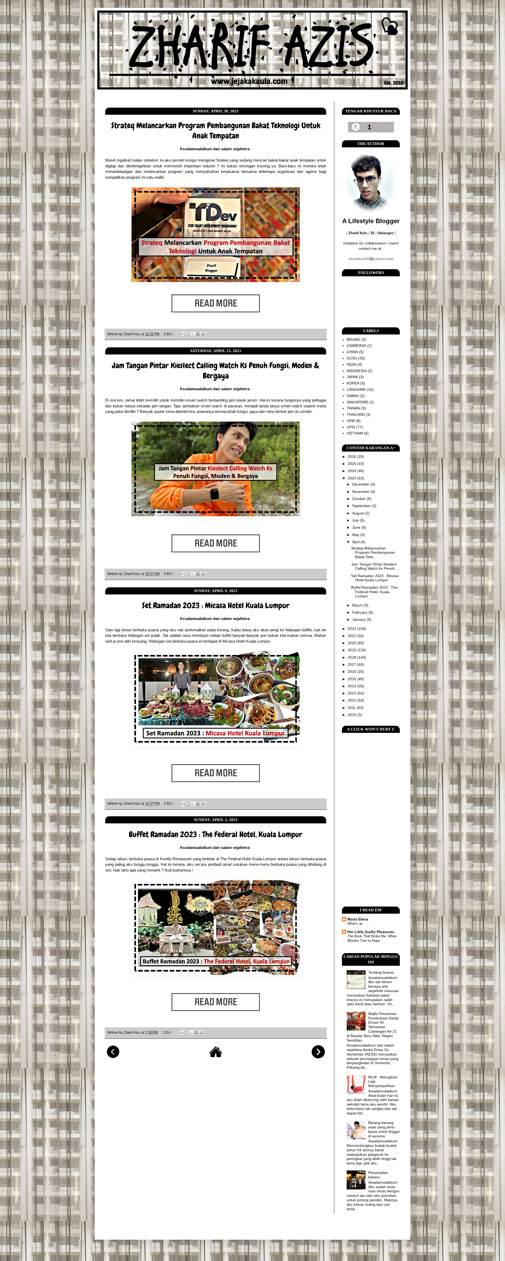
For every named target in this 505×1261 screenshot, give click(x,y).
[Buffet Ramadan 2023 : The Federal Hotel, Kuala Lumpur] (216, 1019)
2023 (352, 478)
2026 (352, 456)
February (360, 612)
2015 (352, 679)
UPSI (351, 427)
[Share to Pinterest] (203, 334)
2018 (352, 657)
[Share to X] (193, 334)
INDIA (351, 364)
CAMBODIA (356, 345)
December (361, 484)
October (359, 499)
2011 (352, 707)
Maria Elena (357, 919)
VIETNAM (355, 433)
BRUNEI (353, 339)
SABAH (353, 396)
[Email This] (183, 334)
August (358, 513)
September (362, 506)
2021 (352, 636)
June (356, 527)
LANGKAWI (356, 389)
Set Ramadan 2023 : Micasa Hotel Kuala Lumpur (216, 606)
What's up (354, 923)
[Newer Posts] (113, 1057)
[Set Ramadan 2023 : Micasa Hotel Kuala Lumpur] (216, 790)
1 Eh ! (166, 1032)
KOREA (353, 383)
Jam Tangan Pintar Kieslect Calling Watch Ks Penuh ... (375, 566)
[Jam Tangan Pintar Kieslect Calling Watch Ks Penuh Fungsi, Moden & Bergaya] (216, 560)
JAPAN (352, 377)
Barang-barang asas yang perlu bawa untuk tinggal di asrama (384, 1129)
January (359, 619)
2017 (352, 664)
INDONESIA (357, 371)
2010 (352, 715)
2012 (352, 700)
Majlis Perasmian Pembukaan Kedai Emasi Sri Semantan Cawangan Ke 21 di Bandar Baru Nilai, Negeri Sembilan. (373, 1027)
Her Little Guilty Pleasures (370, 932)
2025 (352, 464)
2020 (352, 643)
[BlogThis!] (188, 334)
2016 (352, 671)
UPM (351, 421)
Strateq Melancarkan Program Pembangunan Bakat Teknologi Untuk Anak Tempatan (215, 131)
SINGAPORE (357, 402)
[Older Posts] (318, 1057)
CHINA (352, 352)
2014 (352, 686)
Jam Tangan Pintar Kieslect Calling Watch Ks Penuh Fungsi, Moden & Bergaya (215, 371)
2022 (352, 629)
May (356, 535)
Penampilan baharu (378, 1174)
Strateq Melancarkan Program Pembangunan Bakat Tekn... (373, 552)
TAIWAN (353, 408)
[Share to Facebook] (198, 334)
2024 (352, 471)
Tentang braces (381, 972)
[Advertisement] (371, 820)
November (361, 491)
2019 (352, 650)
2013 (352, 693)
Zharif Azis (132, 334)
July (356, 520)
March (358, 605)
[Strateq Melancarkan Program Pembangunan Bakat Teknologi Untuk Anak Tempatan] (216, 320)
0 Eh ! (168, 334)
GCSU (352, 358)
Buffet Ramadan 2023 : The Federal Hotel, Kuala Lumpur (215, 834)
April (356, 542)
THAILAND (356, 414)
